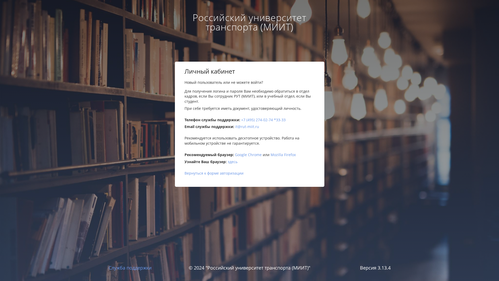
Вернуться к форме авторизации (214, 173)
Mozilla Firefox (283, 154)
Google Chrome (248, 154)
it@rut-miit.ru (247, 126)
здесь (233, 161)
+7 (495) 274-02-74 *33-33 (263, 119)
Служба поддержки (130, 268)
